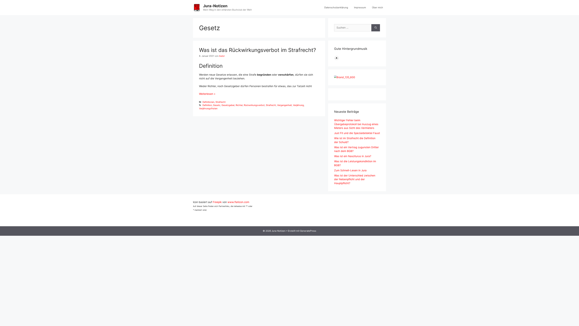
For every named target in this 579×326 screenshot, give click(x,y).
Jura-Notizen (215, 6)
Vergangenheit (284, 105)
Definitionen (208, 102)
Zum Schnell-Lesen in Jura (350, 170)
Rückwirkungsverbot (254, 105)
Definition (207, 105)
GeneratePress (308, 230)
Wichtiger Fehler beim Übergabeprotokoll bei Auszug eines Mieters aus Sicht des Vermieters (356, 124)
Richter (239, 105)
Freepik (217, 202)
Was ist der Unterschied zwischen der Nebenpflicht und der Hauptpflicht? (354, 179)
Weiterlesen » (207, 93)
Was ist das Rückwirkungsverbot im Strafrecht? (257, 50)
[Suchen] (375, 27)
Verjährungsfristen (208, 108)
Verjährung (298, 105)
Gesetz (216, 105)
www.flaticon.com (238, 202)
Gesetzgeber (227, 105)
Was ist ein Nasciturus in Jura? (352, 156)
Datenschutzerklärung (336, 7)
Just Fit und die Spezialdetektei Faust (357, 133)
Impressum (360, 7)
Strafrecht (220, 102)
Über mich (377, 7)
